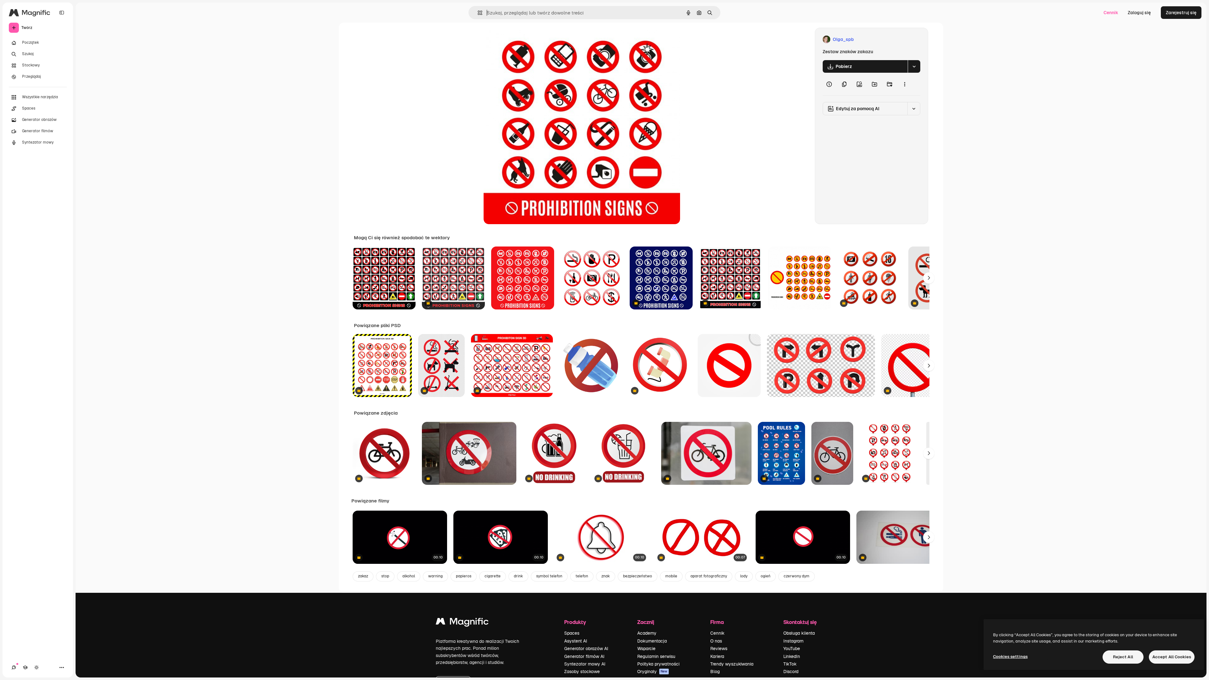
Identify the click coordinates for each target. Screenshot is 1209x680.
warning (435, 576)
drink (518, 576)
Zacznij (645, 622)
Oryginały (652, 671)
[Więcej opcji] (904, 84)
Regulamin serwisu (656, 656)
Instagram (793, 641)
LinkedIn (791, 656)
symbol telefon (549, 576)
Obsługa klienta (799, 633)
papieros (463, 576)
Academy (646, 633)
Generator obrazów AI (586, 648)
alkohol (408, 576)
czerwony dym (796, 576)
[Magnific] (462, 623)
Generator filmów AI (584, 656)
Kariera (717, 656)
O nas (716, 641)
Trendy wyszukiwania (731, 664)
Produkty (575, 622)
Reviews (718, 648)
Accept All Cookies (1171, 657)
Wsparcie (646, 648)
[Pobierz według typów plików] (914, 66)
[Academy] (25, 667)
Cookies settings (1010, 656)
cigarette (493, 576)
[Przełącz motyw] (36, 667)
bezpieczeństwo (637, 576)
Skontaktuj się (800, 622)
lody (743, 576)
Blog (715, 671)
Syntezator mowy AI (584, 664)
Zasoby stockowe (582, 671)
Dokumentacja (652, 641)
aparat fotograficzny (708, 576)
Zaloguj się (1139, 12)
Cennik (1111, 12)
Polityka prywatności (658, 664)
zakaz (363, 576)
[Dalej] (928, 277)
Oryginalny (527, 39)
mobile (671, 576)
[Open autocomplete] (477, 12)
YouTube (791, 648)
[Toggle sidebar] (62, 13)
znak (605, 576)
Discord (790, 671)
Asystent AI (575, 641)
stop (385, 576)
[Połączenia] (14, 667)
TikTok (790, 664)
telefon (582, 576)
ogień (765, 576)
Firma (717, 622)
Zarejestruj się (1181, 12)
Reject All (1123, 657)
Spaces (571, 633)
